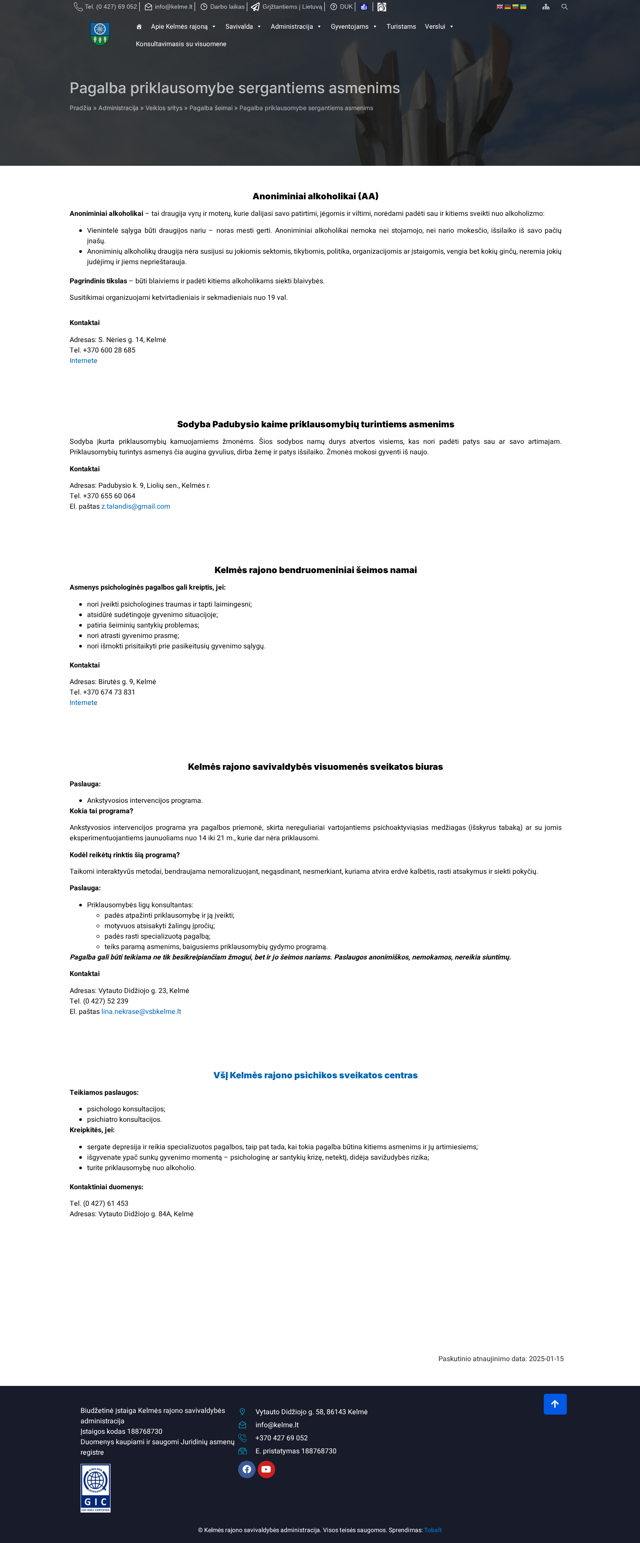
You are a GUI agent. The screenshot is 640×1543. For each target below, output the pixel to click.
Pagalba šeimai (210, 107)
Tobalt (433, 1530)
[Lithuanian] (516, 7)
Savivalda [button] (239, 26)
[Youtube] (266, 1469)
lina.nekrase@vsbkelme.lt (141, 1011)
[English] (500, 7)
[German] (508, 7)
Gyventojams (350, 26)
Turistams (401, 26)
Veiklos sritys (163, 107)
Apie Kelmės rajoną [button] (179, 26)
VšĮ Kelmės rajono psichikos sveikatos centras (315, 1075)
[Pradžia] (100, 35)
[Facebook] (247, 1469)
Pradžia (80, 107)
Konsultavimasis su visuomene (181, 44)
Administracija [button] (292, 26)
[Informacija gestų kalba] (381, 7)
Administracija (118, 107)
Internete (84, 361)
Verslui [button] (435, 26)
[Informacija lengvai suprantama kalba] (364, 7)
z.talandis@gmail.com (135, 506)
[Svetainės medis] (546, 6)
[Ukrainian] (524, 7)
